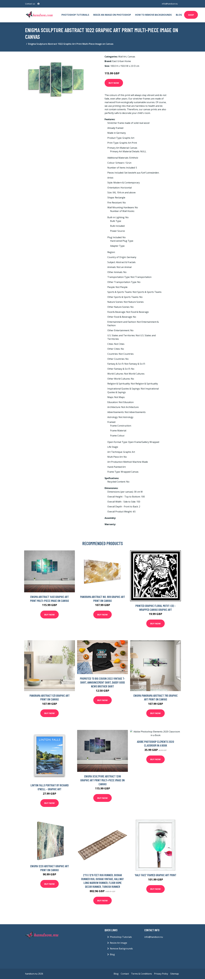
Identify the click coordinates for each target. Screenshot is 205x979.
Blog (179, 14)
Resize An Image (118, 942)
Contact (125, 973)
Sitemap (174, 973)
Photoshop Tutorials (75, 14)
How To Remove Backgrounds (153, 14)
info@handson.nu (170, 3)
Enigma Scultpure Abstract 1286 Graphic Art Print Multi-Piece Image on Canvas (102, 780)
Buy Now (114, 82)
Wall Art (122, 56)
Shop (191, 14)
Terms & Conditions (141, 973)
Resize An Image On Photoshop (112, 14)
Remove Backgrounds (121, 948)
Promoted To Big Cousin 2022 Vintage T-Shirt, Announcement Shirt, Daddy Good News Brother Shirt (102, 682)
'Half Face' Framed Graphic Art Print (155, 875)
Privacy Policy (161, 973)
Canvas (131, 56)
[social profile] (38, 3)
